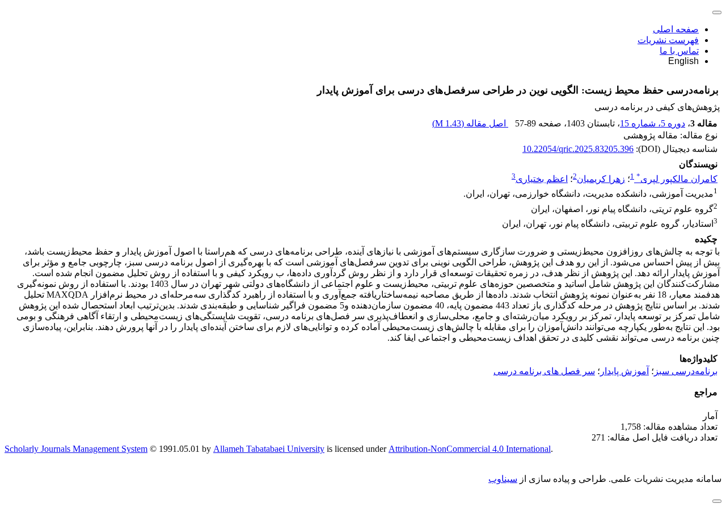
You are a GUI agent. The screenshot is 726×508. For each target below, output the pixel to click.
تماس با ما (679, 51)
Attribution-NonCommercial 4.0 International (470, 449)
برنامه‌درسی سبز (685, 371)
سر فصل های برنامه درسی (544, 371)
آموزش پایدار (624, 371)
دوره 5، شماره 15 (652, 123)
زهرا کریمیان (601, 179)
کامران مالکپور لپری (676, 179)
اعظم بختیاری (542, 179)
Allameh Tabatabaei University (268, 449)
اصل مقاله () (470, 123)
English (683, 61)
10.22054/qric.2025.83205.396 (578, 149)
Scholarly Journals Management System (76, 449)
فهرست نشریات (668, 40)
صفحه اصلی (676, 29)
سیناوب (502, 479)
